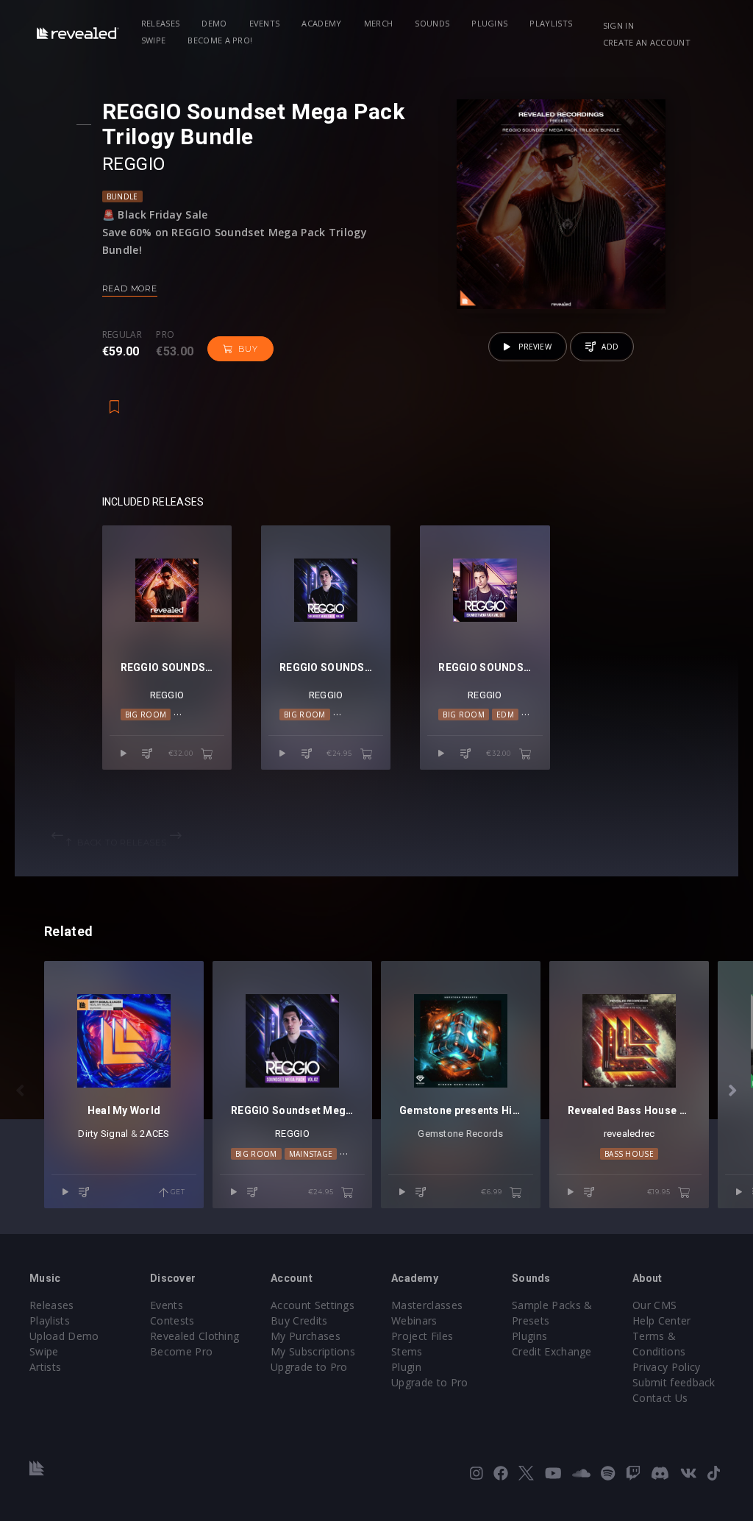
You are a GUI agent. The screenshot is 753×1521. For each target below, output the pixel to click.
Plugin (406, 1367)
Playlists (550, 23)
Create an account (646, 42)
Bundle (122, 196)
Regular (122, 335)
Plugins (489, 23)
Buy (247, 349)
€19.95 (660, 1192)
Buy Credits (299, 1320)
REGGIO (133, 164)
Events (264, 23)
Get (176, 1192)
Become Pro (181, 1351)
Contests (172, 1320)
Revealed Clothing (194, 1336)
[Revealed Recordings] (78, 33)
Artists (45, 1367)
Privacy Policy (666, 1367)
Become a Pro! (220, 40)
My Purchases (305, 1336)
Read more (129, 288)
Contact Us (660, 1398)
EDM (505, 714)
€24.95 (340, 753)
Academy (321, 23)
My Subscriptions (313, 1351)
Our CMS (654, 1305)
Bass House (629, 1154)
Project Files (422, 1336)
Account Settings (312, 1305)
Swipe (153, 40)
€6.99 (492, 1192)
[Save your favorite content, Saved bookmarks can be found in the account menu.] (114, 399)
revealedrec (629, 1133)
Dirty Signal (103, 1133)
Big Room (146, 714)
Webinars (414, 1320)
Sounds (432, 23)
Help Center (661, 1320)
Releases (160, 23)
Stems (407, 1351)
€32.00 (182, 753)
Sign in (618, 25)
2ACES (154, 1133)
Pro (165, 335)
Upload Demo (64, 1336)
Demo (213, 23)
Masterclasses (427, 1305)
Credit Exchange (552, 1351)
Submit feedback (673, 1382)
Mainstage (311, 1154)
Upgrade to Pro (309, 1367)
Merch (378, 23)
